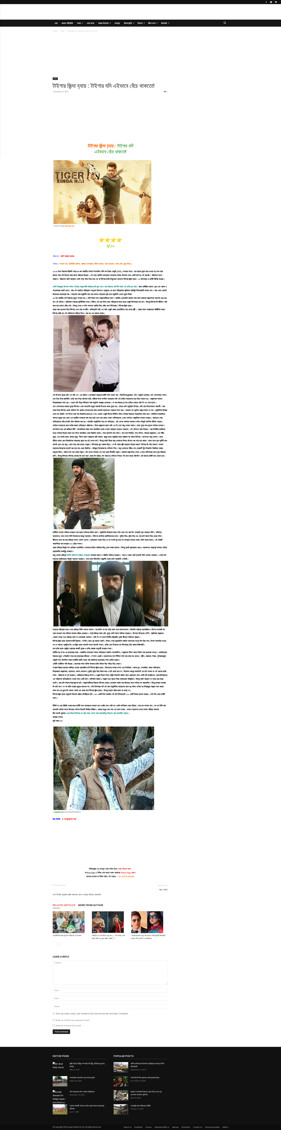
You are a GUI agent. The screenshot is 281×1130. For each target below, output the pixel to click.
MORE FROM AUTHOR (90, 905)
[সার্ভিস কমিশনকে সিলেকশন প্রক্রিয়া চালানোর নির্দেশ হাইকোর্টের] (121, 1067)
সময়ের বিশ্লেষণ (103, 23)
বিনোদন (140, 23)
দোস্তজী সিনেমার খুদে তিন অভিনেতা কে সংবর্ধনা (67, 935)
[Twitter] (271, 2)
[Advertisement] (110, 55)
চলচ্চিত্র (56, 932)
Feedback (138, 1127)
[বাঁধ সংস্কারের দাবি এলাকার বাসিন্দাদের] (60, 1097)
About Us (128, 1127)
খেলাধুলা (117, 23)
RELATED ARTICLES (64, 905)
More (164, 23)
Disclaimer (185, 1127)
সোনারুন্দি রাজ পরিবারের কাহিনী (140, 1106)
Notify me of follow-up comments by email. (72, 1020)
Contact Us (197, 1127)
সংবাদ (79, 23)
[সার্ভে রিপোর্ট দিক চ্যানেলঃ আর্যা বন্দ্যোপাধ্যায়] (121, 1081)
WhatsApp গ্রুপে (128, 872)
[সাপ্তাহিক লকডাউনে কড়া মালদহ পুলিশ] (60, 1081)
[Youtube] (276, 2)
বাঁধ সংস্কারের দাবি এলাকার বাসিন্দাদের (82, 1091)
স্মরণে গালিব (163, 889)
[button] (224, 23)
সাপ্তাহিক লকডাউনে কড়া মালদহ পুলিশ (82, 1077)
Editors (225, 1127)
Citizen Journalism (212, 1127)
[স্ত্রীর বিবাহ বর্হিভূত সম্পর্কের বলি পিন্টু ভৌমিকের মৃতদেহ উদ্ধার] (60, 1067)
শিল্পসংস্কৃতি (128, 23)
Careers (148, 1127)
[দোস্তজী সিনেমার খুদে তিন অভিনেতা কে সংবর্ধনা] (71, 922)
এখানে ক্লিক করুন (124, 869)
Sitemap (175, 1127)
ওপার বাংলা (90, 23)
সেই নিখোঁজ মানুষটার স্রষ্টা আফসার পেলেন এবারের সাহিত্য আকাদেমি (77, 894)
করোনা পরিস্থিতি (67, 23)
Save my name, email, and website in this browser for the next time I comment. (92, 1013)
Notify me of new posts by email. (68, 1025)
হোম (56, 23)
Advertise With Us (162, 1127)
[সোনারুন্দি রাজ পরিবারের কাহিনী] (121, 1109)
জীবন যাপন (151, 23)
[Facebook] (266, 2)
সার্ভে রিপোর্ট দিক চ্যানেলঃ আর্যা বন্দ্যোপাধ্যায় (145, 1077)
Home (55, 31)
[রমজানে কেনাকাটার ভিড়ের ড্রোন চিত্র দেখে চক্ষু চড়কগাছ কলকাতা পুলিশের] (121, 1095)
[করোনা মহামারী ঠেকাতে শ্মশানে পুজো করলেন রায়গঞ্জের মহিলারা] (60, 1109)
